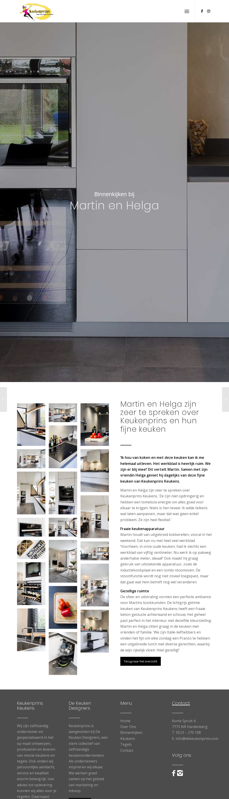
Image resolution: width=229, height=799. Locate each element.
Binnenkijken (131, 732)
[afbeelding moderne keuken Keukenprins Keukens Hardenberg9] (96, 587)
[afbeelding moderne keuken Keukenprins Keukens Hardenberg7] (65, 563)
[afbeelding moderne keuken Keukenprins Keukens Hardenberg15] (33, 551)
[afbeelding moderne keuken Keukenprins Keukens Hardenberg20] (33, 585)
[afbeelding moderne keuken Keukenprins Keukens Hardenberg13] (65, 495)
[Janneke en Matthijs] (225, 399)
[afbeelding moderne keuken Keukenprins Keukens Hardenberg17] (65, 609)
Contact (126, 750)
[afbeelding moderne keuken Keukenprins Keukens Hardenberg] (65, 414)
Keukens (127, 738)
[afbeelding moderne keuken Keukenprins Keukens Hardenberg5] (96, 518)
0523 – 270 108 (188, 732)
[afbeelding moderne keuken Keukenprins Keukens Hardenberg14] (96, 633)
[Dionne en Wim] (3, 399)
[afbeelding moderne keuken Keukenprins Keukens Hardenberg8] (96, 552)
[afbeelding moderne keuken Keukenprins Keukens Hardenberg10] (33, 426)
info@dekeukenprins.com (197, 738)
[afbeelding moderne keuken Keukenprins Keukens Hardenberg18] (33, 529)
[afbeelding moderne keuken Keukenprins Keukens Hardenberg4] (33, 495)
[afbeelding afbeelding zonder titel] (65, 529)
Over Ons (128, 726)
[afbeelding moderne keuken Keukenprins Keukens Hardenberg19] (96, 426)
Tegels (126, 744)
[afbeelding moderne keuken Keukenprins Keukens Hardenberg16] (65, 655)
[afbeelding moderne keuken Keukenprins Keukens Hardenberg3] (96, 472)
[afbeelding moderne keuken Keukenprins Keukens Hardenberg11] (65, 448)
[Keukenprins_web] (36, 11)
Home (125, 720)
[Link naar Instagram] (208, 11)
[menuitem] (186, 11)
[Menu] (186, 11)
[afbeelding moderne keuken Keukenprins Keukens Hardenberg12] (33, 631)
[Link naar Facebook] (202, 11)
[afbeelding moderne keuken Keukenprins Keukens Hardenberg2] (33, 460)
